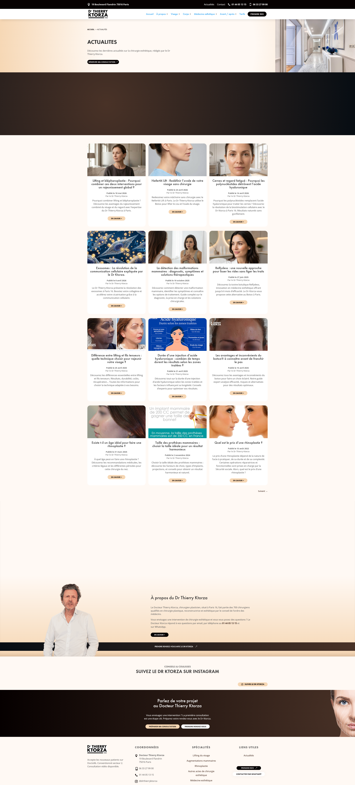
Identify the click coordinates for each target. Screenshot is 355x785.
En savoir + (116, 218)
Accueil (150, 14)
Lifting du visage (201, 755)
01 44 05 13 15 (229, 623)
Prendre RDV (257, 14)
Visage (175, 14)
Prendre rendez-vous (195, 726)
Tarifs (242, 14)
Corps (187, 14)
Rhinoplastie (201, 766)
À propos (162, 14)
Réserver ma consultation (102, 62)
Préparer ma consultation (162, 726)
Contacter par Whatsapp (248, 774)
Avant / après (228, 14)
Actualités (249, 755)
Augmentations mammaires (201, 760)
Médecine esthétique (205, 14)
